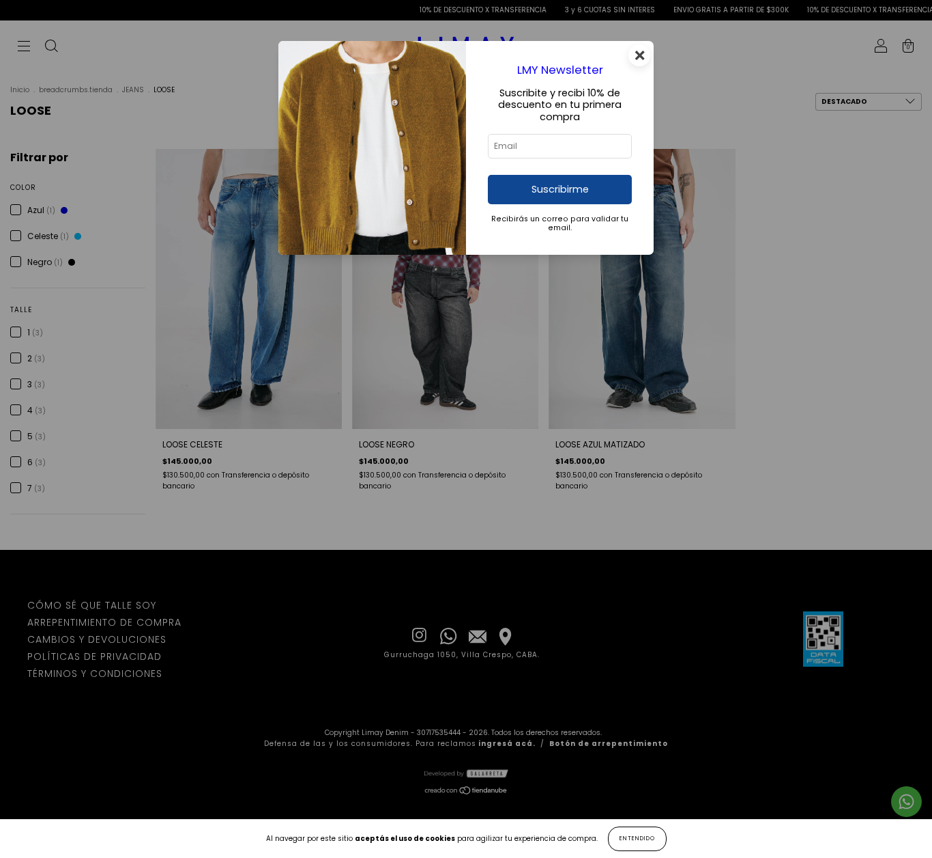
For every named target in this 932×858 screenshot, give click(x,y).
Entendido (637, 838)
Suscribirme (560, 189)
